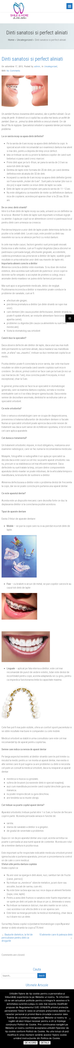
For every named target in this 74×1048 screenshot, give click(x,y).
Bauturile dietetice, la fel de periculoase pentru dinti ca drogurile (17, 937)
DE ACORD (30, 1042)
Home (11, 39)
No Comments (13, 70)
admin (37, 66)
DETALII (45, 1042)
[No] (69, 1018)
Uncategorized (24, 39)
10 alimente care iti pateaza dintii (55, 934)
